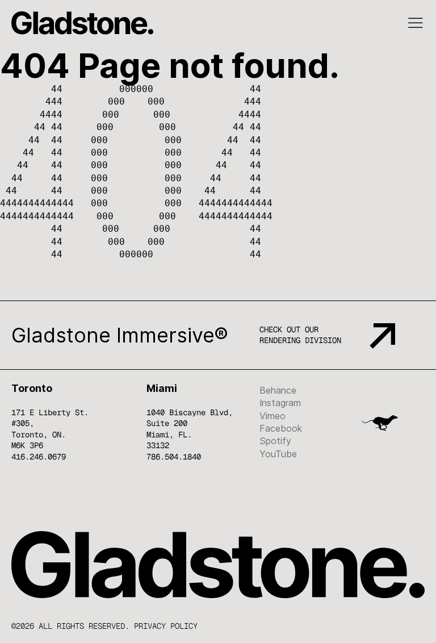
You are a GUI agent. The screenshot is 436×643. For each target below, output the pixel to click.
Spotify (275, 440)
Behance (277, 390)
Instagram (280, 402)
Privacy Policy (166, 626)
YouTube (278, 454)
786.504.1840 (173, 457)
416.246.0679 (38, 457)
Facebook (280, 428)
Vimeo (272, 415)
